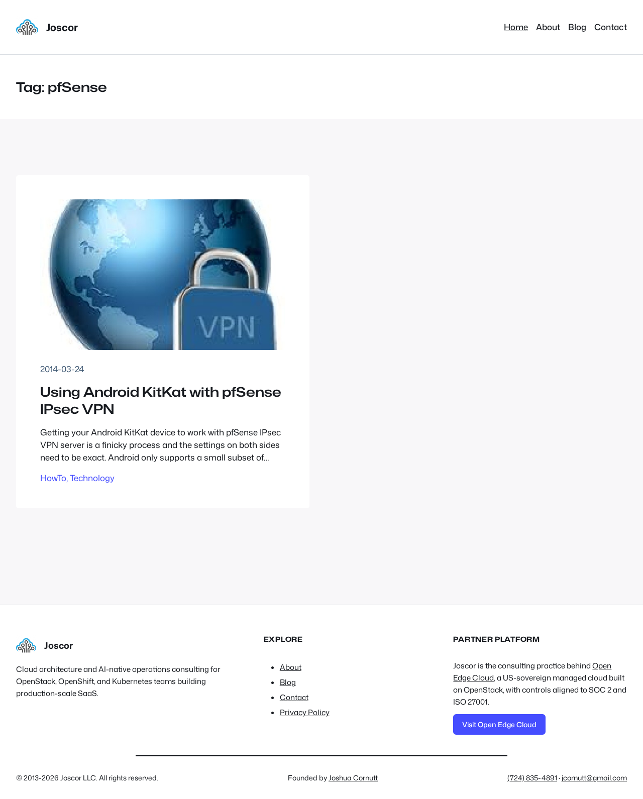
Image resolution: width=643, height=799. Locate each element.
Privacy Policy (305, 712)
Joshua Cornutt (353, 777)
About (290, 667)
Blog (288, 682)
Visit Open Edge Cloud (499, 724)
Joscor (62, 27)
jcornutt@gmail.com (594, 777)
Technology (92, 478)
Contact (294, 697)
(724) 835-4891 (532, 777)
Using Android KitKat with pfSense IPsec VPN (160, 400)
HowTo (53, 478)
